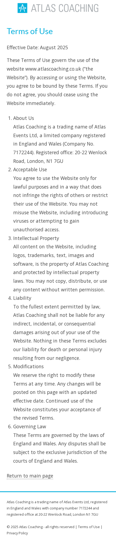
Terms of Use (89, 526)
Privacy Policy (17, 533)
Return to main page (30, 475)
